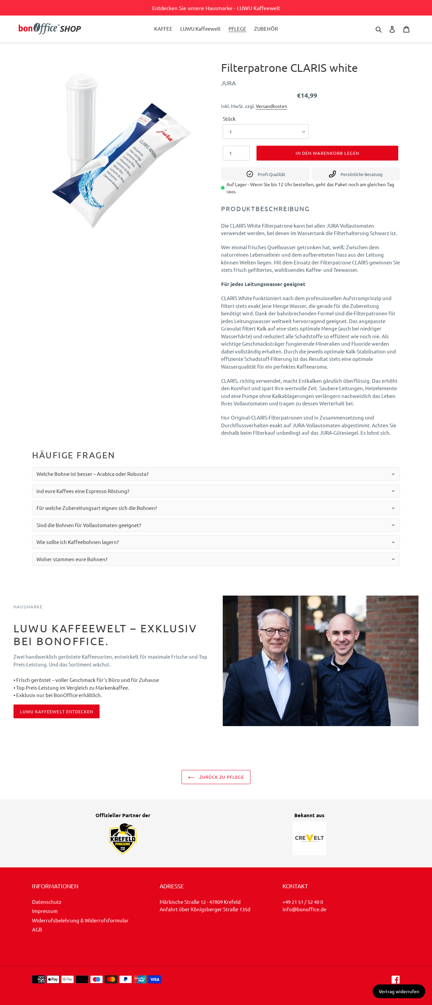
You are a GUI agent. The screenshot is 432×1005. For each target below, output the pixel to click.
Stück (229, 118)
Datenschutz (46, 901)
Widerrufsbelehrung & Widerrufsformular (80, 920)
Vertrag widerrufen (399, 991)
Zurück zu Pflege (221, 777)
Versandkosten (271, 106)
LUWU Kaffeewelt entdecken (56, 711)
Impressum (45, 911)
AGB (37, 929)
